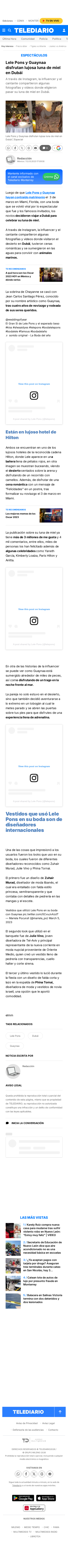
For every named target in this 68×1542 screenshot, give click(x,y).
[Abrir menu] (3, 30)
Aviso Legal (48, 1423)
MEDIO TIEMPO (32, 1527)
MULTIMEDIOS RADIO (46, 1531)
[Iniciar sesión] (64, 30)
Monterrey (35, 20)
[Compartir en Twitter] (22, 148)
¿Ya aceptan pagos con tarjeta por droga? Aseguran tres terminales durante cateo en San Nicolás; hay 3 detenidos (41, 1266)
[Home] (34, 30)
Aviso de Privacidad (27, 1423)
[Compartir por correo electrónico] (35, 148)
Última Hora (9, 38)
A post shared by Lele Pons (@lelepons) (34, 419)
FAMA (56, 1527)
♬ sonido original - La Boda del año (28, 335)
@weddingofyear (16, 319)
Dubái (35, 1035)
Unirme (48, 176)
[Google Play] (23, 1498)
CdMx (20, 20)
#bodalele (12, 331)
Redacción (24, 158)
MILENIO (15, 1527)
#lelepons (35, 327)
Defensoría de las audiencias (28, 1429)
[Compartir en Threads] (29, 148)
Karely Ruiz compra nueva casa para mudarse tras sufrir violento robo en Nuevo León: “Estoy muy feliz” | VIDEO (42, 1230)
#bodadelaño (39, 331)
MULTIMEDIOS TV (22, 1531)
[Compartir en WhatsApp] (8, 148)
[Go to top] (60, 1412)
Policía (43, 38)
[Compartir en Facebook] (15, 148)
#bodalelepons (51, 327)
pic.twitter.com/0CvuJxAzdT (40, 914)
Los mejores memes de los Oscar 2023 (20, 515)
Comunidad (27, 38)
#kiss (9, 327)
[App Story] (46, 1498)
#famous (24, 331)
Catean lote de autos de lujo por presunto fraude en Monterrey (40, 1281)
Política (56, 38)
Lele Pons (15, 1035)
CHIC (46, 1527)
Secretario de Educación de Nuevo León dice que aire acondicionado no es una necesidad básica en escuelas (42, 1247)
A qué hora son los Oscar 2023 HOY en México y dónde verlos (20, 276)
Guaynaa (14, 1045)
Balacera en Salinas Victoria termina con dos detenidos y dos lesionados (42, 1298)
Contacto (53, 1429)
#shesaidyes (20, 327)
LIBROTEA (35, 1536)
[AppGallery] (34, 1508)
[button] (57, 148)
